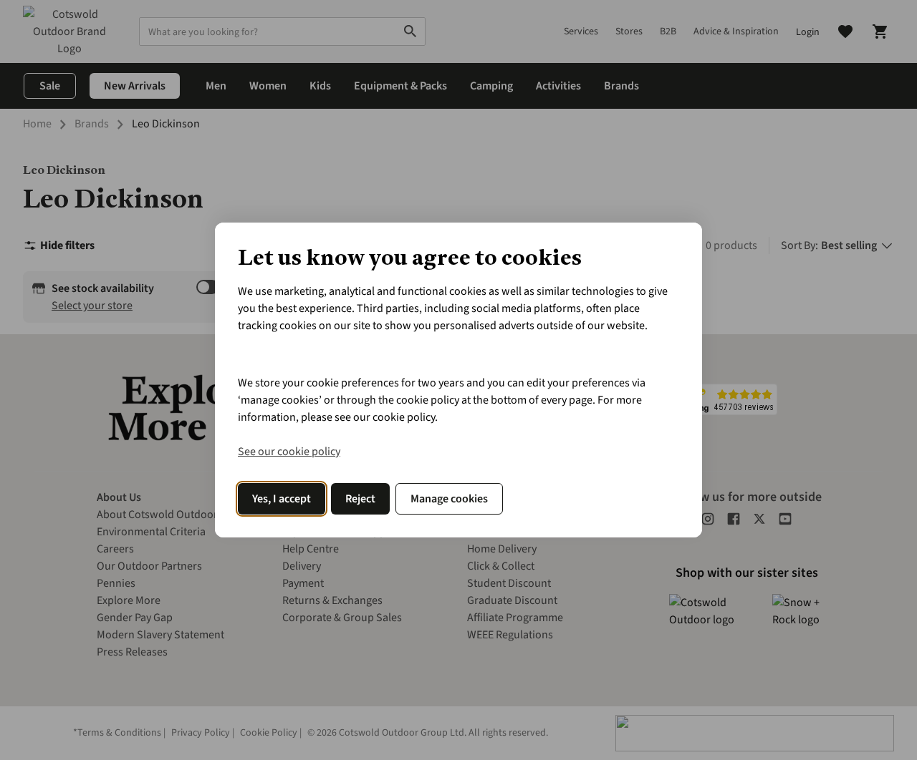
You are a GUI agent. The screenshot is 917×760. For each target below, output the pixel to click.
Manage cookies (449, 499)
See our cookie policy (289, 451)
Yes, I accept (281, 499)
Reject (360, 499)
